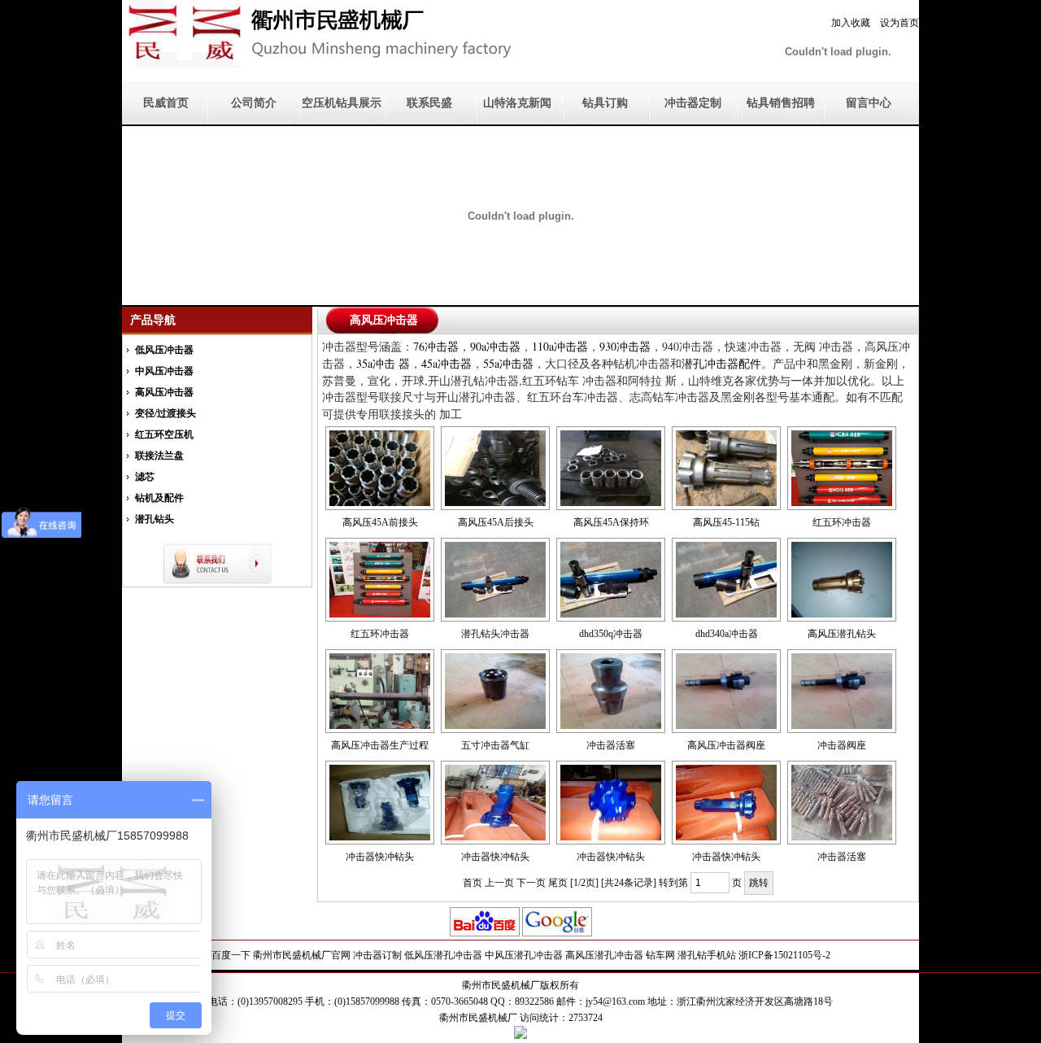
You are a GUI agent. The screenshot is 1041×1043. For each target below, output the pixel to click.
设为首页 (899, 22)
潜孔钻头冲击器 (495, 633)
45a (446, 363)
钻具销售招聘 (781, 103)
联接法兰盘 (159, 455)
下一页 (531, 882)
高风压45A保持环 (611, 522)
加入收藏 (850, 22)
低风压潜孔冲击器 (443, 955)
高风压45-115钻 (726, 522)
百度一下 (230, 955)
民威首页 (166, 103)
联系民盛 (429, 103)
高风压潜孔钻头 (842, 633)
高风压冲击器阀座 (726, 745)
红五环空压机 (164, 434)
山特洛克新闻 (517, 103)
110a (560, 346)
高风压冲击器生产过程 (380, 745)
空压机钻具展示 (341, 103)
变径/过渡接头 (165, 413)
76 (436, 346)
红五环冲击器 (841, 522)
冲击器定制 (692, 103)
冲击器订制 (377, 955)
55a (508, 363)
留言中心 (868, 103)
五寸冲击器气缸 (495, 745)
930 (625, 346)
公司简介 (254, 103)
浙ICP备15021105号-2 (784, 955)
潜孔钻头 (154, 519)
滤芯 (145, 476)
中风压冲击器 (164, 371)
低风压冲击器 (164, 350)
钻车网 (660, 955)
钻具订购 (605, 103)
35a (383, 363)
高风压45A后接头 (496, 522)
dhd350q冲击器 (610, 633)
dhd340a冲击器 (726, 633)
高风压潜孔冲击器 (604, 955)
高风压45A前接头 (380, 522)
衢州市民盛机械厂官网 (302, 955)
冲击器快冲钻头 (380, 856)
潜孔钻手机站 (706, 955)
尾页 (558, 882)
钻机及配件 (159, 498)
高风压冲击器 (164, 392)
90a (495, 346)
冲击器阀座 (841, 745)
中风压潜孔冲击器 (524, 955)
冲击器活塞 (610, 745)
